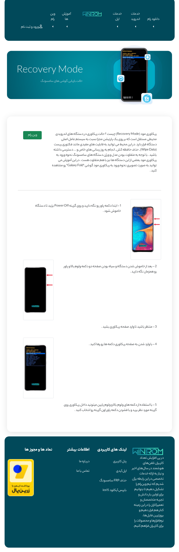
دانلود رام (153, 19)
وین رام (52, 17)
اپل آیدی (121, 471)
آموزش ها (66, 17)
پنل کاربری (120, 461)
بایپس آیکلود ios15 (115, 490)
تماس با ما (83, 471)
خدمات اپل (117, 17)
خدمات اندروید (135, 17)
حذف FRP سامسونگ (113, 481)
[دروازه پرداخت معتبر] (21, 477)
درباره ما (84, 461)
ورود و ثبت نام (30, 27)
